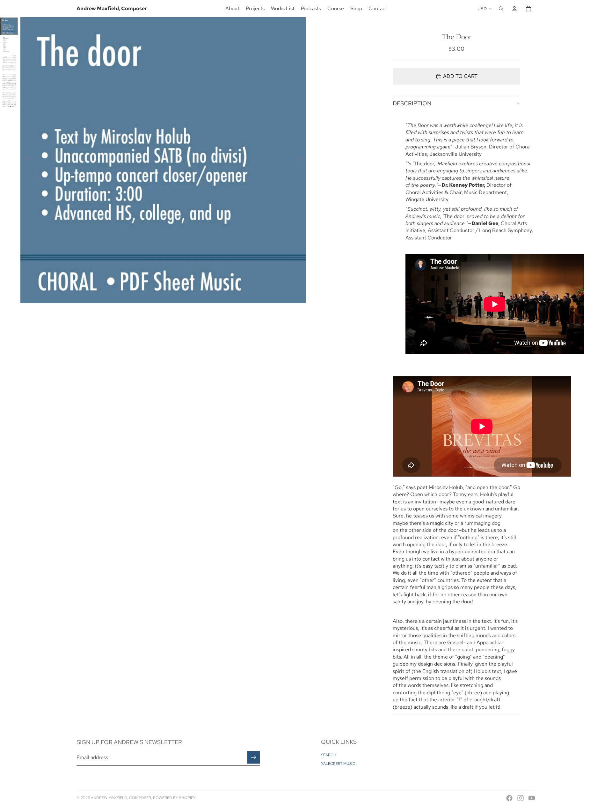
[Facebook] (509, 798)
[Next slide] (300, 160)
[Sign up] (253, 757)
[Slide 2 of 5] (9, 45)
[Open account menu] (514, 9)
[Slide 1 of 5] (9, 26)
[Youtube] (532, 798)
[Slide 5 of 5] (9, 100)
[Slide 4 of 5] (9, 82)
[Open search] (501, 9)
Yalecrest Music (338, 763)
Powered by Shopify (174, 797)
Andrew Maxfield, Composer (121, 797)
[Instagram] (520, 798)
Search (328, 755)
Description (412, 103)
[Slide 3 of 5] (9, 63)
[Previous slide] (25, 160)
